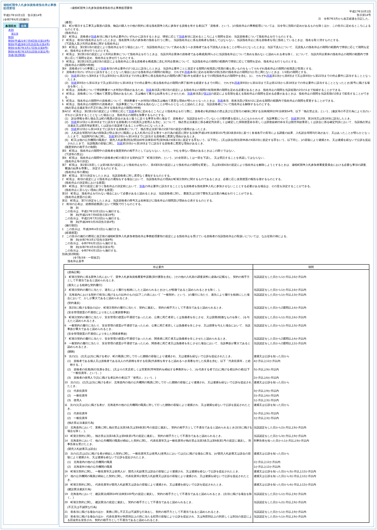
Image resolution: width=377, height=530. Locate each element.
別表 (94, 36)
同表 (269, 75)
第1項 (207, 93)
